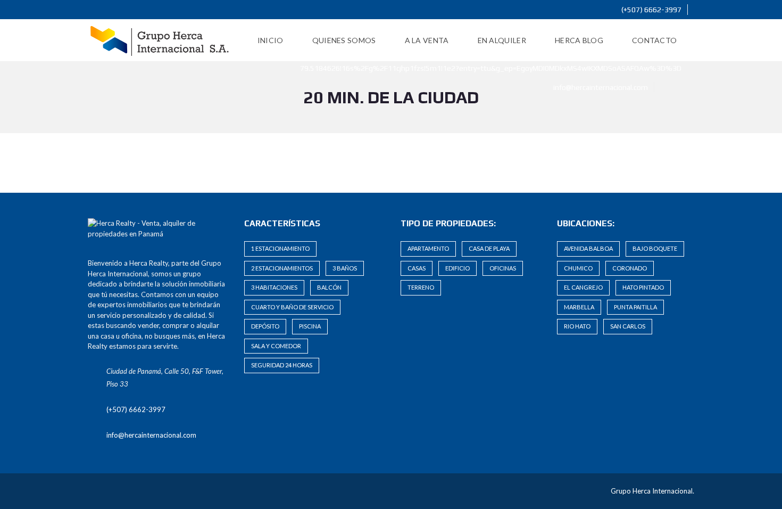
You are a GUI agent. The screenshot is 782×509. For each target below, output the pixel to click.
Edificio (457, 268)
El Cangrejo (583, 287)
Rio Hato (577, 326)
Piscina (310, 326)
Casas (416, 268)
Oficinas (502, 268)
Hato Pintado (643, 287)
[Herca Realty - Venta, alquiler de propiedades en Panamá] (160, 40)
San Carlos (627, 326)
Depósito (265, 326)
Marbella (579, 306)
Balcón (329, 287)
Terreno (420, 287)
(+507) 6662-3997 (650, 9)
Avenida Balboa (588, 248)
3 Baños (344, 268)
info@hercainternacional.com (600, 87)
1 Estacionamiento (280, 248)
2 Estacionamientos (282, 268)
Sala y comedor (276, 345)
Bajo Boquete (655, 248)
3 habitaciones (274, 287)
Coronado (629, 268)
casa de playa (489, 248)
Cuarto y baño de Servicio (292, 306)
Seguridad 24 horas (281, 365)
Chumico (578, 268)
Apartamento (428, 248)
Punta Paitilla (635, 306)
